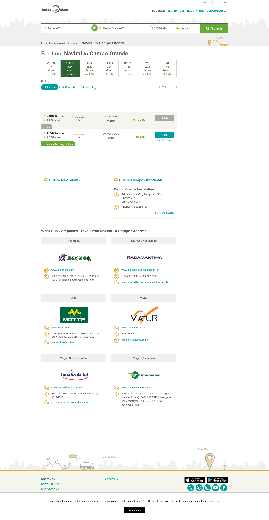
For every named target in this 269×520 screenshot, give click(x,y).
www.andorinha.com (62, 269)
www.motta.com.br (61, 327)
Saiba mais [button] (214, 501)
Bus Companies (217, 10)
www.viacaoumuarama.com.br (138, 387)
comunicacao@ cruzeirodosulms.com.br (73, 402)
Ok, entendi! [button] (134, 510)
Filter (168, 87)
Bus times (48, 479)
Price (87, 87)
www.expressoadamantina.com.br (140, 269)
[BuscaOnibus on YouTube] (215, 488)
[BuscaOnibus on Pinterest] (199, 488)
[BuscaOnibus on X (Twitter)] (191, 488)
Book (165, 117)
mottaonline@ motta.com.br (66, 342)
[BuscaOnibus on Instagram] (207, 488)
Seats (68, 87)
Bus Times (158, 10)
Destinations (176, 10)
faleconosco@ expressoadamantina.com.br (144, 282)
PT (215, 2)
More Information (164, 213)
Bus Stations (195, 10)
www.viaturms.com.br (133, 327)
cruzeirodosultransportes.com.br (69, 387)
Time (49, 87)
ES (220, 2)
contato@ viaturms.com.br (135, 339)
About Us (206, 2)
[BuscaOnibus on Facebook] (224, 488)
